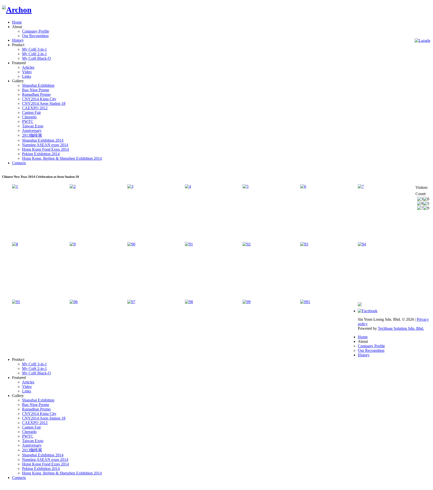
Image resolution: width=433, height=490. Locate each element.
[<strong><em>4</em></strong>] (188, 186)
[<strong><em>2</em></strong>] (73, 186)
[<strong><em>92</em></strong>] (247, 244)
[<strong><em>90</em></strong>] (131, 244)
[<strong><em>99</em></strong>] (247, 302)
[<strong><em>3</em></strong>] (130, 186)
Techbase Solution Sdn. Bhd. (401, 328)
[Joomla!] (17, 9)
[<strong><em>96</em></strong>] (74, 302)
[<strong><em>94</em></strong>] (362, 244)
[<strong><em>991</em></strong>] (305, 302)
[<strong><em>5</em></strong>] (246, 186)
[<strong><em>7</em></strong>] (361, 186)
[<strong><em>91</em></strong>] (189, 244)
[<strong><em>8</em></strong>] (15, 244)
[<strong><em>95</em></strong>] (16, 302)
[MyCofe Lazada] (422, 40)
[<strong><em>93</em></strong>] (304, 244)
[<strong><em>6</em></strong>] (303, 186)
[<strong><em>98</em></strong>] (189, 302)
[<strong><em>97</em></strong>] (131, 302)
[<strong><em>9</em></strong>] (73, 244)
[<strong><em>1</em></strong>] (15, 186)
